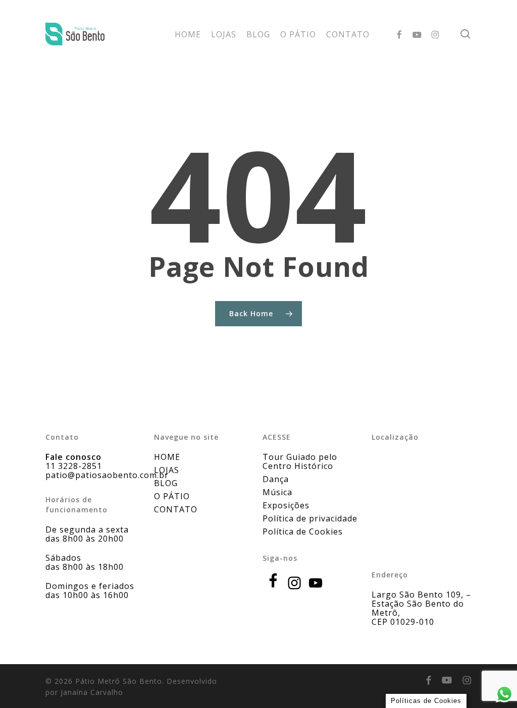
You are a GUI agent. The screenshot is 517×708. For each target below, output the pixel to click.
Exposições (286, 505)
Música (277, 492)
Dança (276, 479)
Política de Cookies (303, 531)
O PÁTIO (172, 496)
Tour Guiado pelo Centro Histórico (300, 461)
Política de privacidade (310, 518)
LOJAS (166, 470)
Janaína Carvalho (92, 692)
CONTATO (175, 509)
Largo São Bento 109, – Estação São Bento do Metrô (421, 603)
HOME (167, 456)
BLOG (166, 483)
